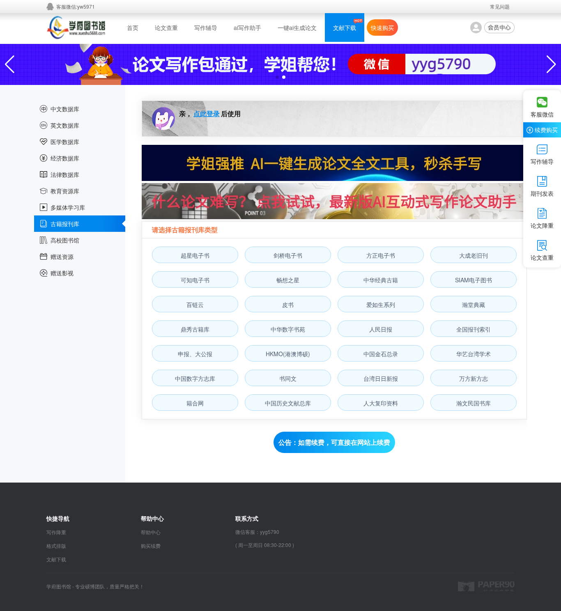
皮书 (288, 304)
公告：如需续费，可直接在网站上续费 (334, 442)
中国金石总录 (380, 354)
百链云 (195, 304)
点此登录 (206, 113)
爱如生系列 (380, 304)
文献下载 (344, 27)
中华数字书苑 (288, 329)
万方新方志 (473, 378)
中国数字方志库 (195, 378)
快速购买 (382, 27)
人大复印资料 (380, 403)
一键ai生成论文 (297, 27)
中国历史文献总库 (288, 403)
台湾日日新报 (380, 378)
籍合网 (195, 403)
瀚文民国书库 (473, 403)
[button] (277, 77)
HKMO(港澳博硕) (288, 354)
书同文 (288, 378)
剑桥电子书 (288, 255)
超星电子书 (195, 255)
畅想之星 (287, 280)
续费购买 (546, 130)
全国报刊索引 (473, 329)
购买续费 (151, 545)
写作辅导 (205, 27)
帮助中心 (151, 532)
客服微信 (542, 114)
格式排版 (56, 545)
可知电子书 (195, 280)
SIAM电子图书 (473, 280)
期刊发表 (542, 193)
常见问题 (500, 6)
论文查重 (166, 27)
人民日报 (380, 329)
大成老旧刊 (473, 255)
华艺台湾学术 (473, 354)
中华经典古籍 (380, 280)
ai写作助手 (247, 27)
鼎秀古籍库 (195, 329)
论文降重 (542, 225)
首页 (132, 27)
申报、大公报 (195, 354)
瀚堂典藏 (473, 304)
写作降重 (56, 532)
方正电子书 (380, 255)
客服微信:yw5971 (75, 6)
